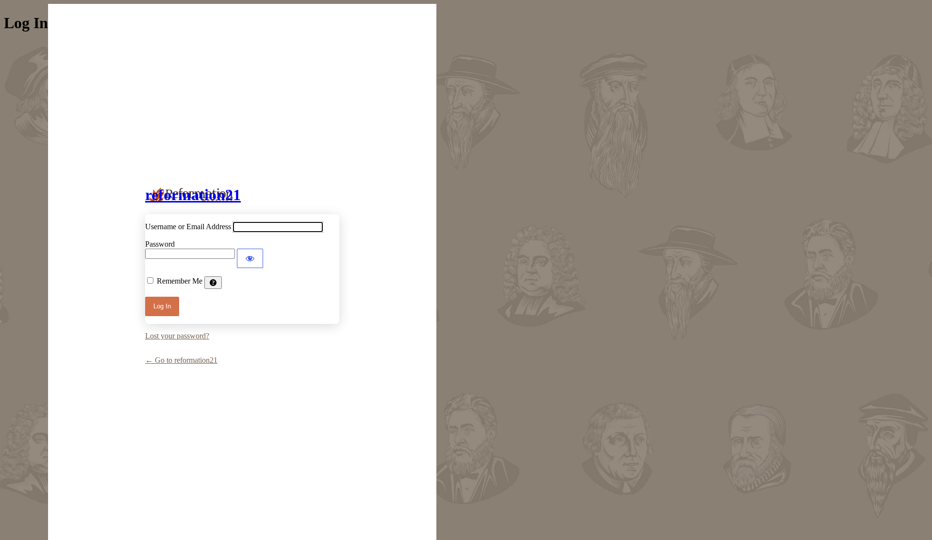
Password (160, 244)
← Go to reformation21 (181, 360)
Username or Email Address (188, 226)
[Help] (213, 282)
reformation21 (193, 194)
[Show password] (250, 258)
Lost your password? (177, 336)
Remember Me (179, 281)
